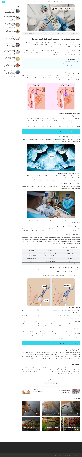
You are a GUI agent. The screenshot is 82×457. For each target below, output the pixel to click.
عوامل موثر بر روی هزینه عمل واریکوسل (70, 63)
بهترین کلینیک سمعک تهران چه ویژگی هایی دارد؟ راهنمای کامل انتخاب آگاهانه (9, 73)
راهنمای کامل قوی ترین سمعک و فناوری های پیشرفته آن (10, 24)
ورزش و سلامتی (59, 33)
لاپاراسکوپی (40, 178)
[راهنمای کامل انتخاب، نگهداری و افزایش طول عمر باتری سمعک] (17, 38)
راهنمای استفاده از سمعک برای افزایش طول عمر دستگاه (10, 31)
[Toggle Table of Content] (77, 59)
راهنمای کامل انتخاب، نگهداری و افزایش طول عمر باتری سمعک (9, 38)
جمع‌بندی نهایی (75, 68)
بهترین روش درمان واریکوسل (72, 66)
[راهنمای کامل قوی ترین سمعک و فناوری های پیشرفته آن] (17, 25)
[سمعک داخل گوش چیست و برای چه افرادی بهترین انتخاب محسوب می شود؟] (17, 65)
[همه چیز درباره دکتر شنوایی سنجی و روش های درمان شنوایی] (17, 45)
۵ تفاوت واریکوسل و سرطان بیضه (64, 131)
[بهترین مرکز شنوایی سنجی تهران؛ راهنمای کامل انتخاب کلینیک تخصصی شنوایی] (17, 11)
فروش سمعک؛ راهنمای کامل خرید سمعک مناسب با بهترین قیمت (9, 18)
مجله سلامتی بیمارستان (48, 52)
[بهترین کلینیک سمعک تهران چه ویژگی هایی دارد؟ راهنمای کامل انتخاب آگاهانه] (17, 72)
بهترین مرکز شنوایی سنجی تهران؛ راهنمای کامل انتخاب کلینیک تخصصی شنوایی (9, 11)
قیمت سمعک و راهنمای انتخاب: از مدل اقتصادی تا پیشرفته (9, 52)
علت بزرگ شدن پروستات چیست (64, 343)
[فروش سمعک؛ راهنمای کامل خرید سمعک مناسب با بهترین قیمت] (17, 18)
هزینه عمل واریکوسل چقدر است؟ (71, 61)
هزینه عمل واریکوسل (69, 316)
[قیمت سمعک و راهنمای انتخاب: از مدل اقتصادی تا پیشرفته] (17, 52)
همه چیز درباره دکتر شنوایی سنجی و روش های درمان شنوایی (9, 45)
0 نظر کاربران (45, 33)
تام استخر (78, 446)
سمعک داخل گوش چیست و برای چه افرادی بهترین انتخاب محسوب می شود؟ (9, 65)
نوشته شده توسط (29, 33)
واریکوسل (78, 42)
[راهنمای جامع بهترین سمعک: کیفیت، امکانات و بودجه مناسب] (17, 59)
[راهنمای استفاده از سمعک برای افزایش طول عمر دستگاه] (17, 31)
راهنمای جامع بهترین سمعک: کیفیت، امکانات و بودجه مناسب (10, 58)
